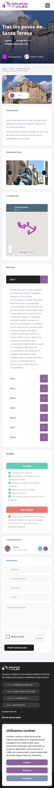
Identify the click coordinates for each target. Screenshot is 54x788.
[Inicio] (14, 5)
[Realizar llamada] (40, 548)
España (8, 40)
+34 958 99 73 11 (23, 40)
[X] (22, 711)
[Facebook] (19, 711)
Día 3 (12, 388)
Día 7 (12, 427)
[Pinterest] (25, 711)
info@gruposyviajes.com (16, 44)
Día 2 (12, 378)
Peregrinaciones (23, 68)
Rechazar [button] (27, 770)
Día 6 (12, 417)
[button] (44, 172)
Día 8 (12, 437)
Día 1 (12, 279)
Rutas (11, 68)
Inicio (4, 68)
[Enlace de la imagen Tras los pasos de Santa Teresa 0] (25, 170)
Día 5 (12, 408)
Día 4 (12, 398)
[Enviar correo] (45, 548)
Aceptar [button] (27, 762)
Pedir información (17, 647)
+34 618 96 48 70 (18, 705)
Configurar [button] (27, 778)
